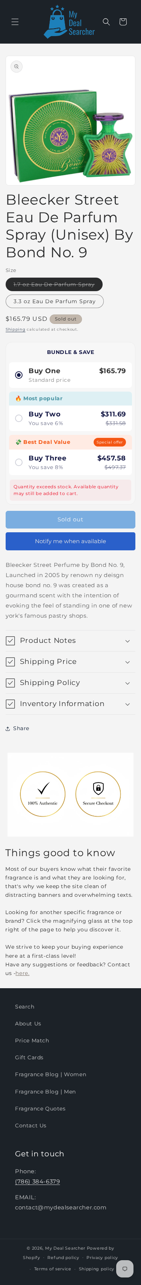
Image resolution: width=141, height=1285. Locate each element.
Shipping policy (97, 1268)
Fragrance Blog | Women (50, 1074)
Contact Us (31, 1125)
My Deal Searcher (65, 1248)
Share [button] (21, 728)
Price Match (32, 1040)
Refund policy (63, 1257)
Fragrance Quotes (40, 1108)
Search (25, 1006)
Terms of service (52, 1268)
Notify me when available (70, 541)
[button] (15, 22)
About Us (28, 1023)
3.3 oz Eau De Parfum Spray (55, 301)
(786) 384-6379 (37, 1181)
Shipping (16, 329)
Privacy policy (102, 1257)
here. (22, 973)
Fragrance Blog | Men (45, 1091)
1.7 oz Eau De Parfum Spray (58, 286)
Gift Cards (29, 1057)
